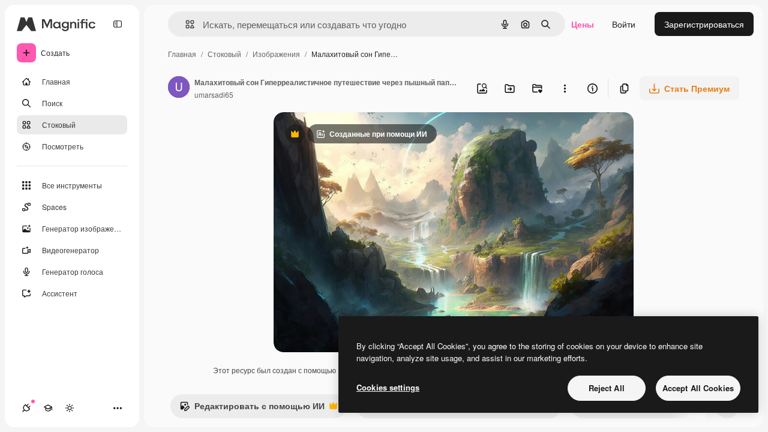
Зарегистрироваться (704, 24)
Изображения (276, 54)
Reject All (607, 388)
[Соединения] (26, 408)
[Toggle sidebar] (117, 24)
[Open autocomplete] (185, 24)
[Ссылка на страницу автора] (179, 88)
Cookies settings (387, 387)
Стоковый (224, 54)
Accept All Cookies (698, 388)
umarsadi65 (213, 94)
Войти (623, 24)
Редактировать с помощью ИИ (252, 409)
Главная (182, 54)
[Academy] (48, 408)
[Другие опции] (565, 88)
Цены (582, 24)
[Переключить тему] (69, 408)
